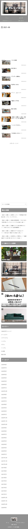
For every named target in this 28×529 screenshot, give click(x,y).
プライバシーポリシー (20, 522)
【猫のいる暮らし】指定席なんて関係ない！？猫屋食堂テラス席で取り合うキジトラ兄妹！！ (13, 237)
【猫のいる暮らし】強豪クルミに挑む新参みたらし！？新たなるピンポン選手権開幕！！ (13, 226)
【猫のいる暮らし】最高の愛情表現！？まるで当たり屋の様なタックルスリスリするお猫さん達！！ (13, 221)
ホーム (7, 522)
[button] (25, 204)
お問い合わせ (14, 524)
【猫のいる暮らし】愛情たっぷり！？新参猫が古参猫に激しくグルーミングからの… (13, 216)
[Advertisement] (14, 44)
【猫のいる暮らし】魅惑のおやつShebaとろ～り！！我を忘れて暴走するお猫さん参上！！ (12, 231)
